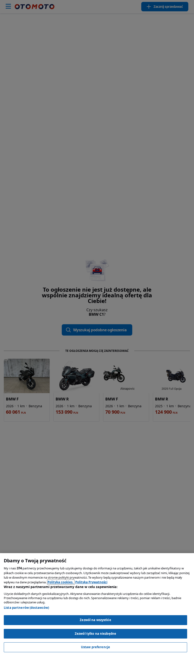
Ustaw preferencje (95, 647)
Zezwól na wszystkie (95, 620)
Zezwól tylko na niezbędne (95, 633)
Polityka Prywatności (91, 582)
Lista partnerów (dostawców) (26, 608)
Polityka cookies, (61, 582)
